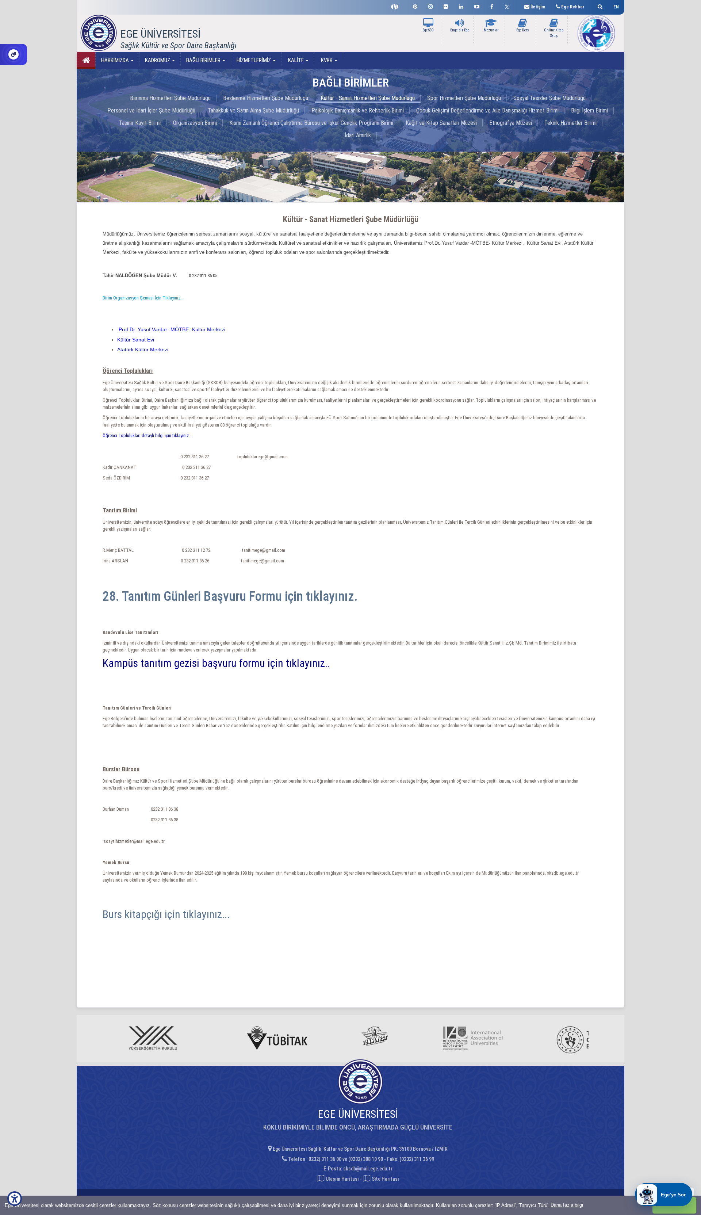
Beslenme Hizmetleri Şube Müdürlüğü (265, 98)
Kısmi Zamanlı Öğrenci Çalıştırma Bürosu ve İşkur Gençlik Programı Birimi (311, 122)
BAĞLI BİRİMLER (204, 60)
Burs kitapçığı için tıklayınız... (166, 914)
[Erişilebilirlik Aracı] (14, 1198)
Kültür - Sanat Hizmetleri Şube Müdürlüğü (368, 98)
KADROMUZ (158, 60)
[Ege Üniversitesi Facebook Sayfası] (492, 5)
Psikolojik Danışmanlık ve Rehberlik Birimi (357, 110)
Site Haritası (385, 1179)
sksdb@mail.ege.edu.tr (367, 1169)
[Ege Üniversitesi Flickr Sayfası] (445, 5)
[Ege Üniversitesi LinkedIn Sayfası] (461, 5)
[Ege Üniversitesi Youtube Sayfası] (477, 5)
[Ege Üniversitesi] (599, 5)
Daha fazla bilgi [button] (567, 1205)
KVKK (327, 60)
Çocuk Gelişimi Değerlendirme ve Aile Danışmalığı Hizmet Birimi (487, 110)
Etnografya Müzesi (510, 122)
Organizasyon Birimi (195, 122)
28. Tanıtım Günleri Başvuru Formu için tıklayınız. (230, 596)
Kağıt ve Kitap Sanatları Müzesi (441, 122)
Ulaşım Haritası (342, 1179)
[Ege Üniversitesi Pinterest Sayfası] (415, 5)
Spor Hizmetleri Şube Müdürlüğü (464, 98)
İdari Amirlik (358, 135)
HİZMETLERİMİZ (254, 60)
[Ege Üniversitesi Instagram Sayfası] (430, 5)
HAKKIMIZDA (115, 60)
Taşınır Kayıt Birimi (140, 122)
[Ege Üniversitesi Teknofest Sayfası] (396, 6)
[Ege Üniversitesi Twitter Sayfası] (509, 6)
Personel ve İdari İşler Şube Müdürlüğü (151, 110)
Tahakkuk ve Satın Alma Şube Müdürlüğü (253, 110)
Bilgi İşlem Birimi (589, 110)
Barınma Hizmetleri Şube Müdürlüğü (170, 98)
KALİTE (296, 60)
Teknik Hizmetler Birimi (570, 122)
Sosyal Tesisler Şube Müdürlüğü (549, 98)
